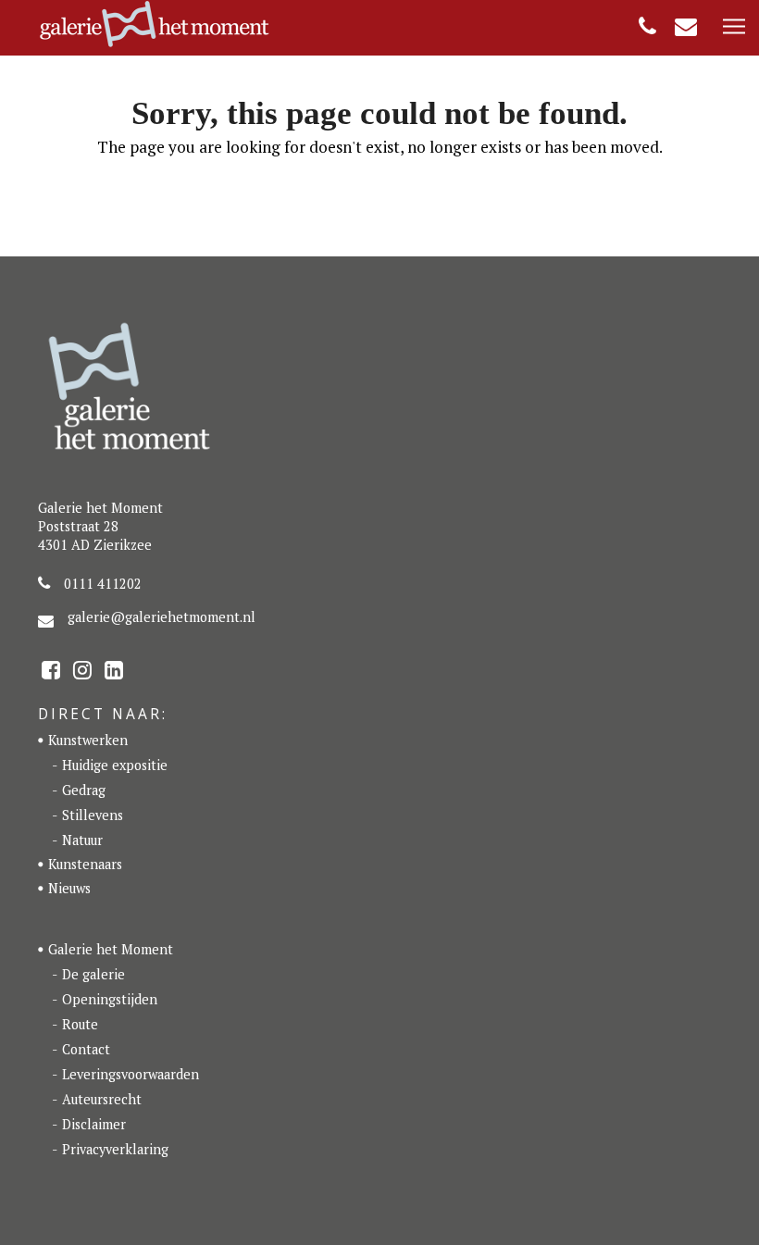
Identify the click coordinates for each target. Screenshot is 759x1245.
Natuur (82, 840)
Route (80, 1024)
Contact (86, 1049)
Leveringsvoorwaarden (130, 1074)
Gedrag (84, 790)
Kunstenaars (85, 864)
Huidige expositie (115, 765)
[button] (734, 27)
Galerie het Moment (110, 949)
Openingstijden (109, 999)
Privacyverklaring (115, 1149)
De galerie (93, 974)
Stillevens (92, 815)
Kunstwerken (88, 740)
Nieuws (69, 888)
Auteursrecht (102, 1099)
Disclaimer (94, 1124)
